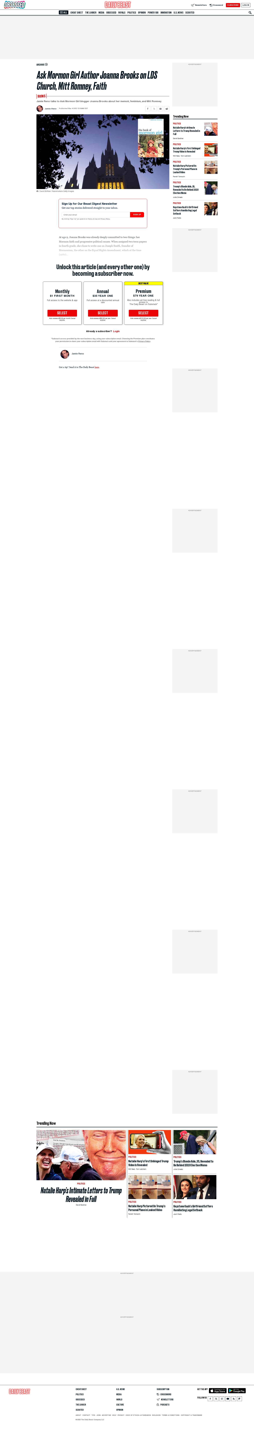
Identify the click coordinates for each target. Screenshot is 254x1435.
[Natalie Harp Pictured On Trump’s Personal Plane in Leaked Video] (211, 173)
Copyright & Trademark (191, 1415)
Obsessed (111, 12)
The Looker (90, 12)
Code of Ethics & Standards (138, 1415)
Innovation (166, 12)
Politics (131, 12)
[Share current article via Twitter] (154, 108)
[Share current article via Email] (160, 108)
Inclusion (156, 1415)
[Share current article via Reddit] (166, 108)
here (97, 367)
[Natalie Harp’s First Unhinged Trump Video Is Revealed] (211, 155)
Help (114, 1415)
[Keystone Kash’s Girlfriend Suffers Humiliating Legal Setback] (211, 214)
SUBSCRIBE (233, 5)
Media (101, 12)
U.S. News (178, 12)
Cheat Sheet (76, 12)
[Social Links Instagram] (222, 1399)
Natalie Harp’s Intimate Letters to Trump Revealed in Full (81, 1195)
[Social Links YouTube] (227, 1399)
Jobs (98, 1415)
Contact (86, 1415)
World (119, 1399)
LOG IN (246, 5)
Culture (120, 1405)
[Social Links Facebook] (210, 1399)
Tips (93, 1415)
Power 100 (153, 12)
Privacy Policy (105, 219)
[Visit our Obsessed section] (24, 5)
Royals (121, 12)
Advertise (106, 1415)
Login (116, 331)
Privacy (121, 1415)
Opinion (142, 12)
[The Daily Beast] (118, 5)
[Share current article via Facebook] (147, 108)
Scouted (189, 12)
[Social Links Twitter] (216, 1399)
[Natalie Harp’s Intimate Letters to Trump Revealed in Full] (211, 135)
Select (62, 313)
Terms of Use (93, 219)
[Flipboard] (239, 1399)
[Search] (250, 12)
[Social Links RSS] (233, 1399)
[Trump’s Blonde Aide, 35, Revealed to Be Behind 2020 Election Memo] (211, 194)
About (78, 1415)
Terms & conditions (170, 1415)
